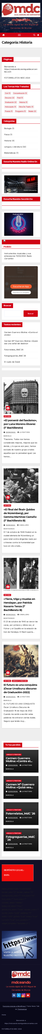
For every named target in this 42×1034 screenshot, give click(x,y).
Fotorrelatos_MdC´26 (13, 349)
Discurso (9, 98)
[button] (34, 35)
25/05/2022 (11, 697)
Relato (32, 111)
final (20, 98)
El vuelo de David (12, 362)
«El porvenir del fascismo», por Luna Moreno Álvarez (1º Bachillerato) (20, 424)
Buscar (7, 305)
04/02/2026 (13, 818)
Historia (7, 140)
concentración (20, 93)
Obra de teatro (26, 107)
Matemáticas (10, 153)
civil (7, 93)
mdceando (21, 20)
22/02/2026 (13, 791)
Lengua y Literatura (13, 147)
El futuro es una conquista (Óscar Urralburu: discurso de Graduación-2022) (20, 688)
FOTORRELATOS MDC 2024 (17, 78)
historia (23, 102)
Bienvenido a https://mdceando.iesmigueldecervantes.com (20, 69)
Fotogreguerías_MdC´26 (15, 356)
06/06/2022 (11, 614)
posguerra (20, 111)
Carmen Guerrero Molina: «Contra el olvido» (18, 761)
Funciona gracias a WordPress (14, 1006)
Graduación (11, 102)
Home (4, 1015)
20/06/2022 (11, 432)
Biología (7, 128)
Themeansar (22, 1009)
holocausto (10, 107)
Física (6, 134)
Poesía (9, 111)
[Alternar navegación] (19, 35)
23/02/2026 (13, 765)
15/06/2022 (11, 525)
